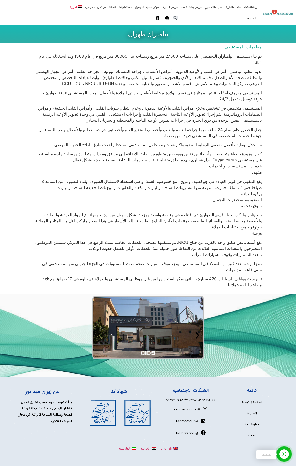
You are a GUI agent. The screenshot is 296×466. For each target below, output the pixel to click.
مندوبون (90, 7)
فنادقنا (112, 7)
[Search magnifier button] (175, 18)
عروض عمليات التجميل (147, 7)
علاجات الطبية (233, 7)
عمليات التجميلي (214, 7)
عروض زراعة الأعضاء (191, 7)
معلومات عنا (252, 424)
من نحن (101, 7)
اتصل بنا (252, 413)
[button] (98, 335)
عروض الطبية (170, 7)
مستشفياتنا (125, 7)
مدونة (251, 435)
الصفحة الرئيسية (251, 402)
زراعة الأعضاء (250, 7)
